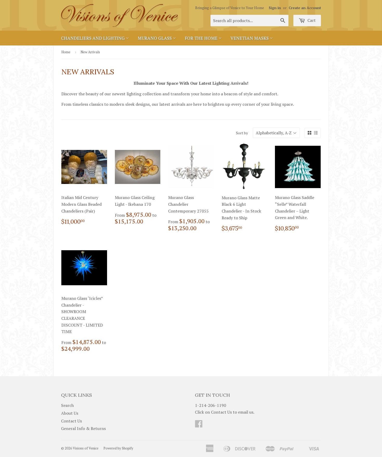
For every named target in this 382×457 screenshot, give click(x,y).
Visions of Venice (85, 448)
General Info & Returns (83, 428)
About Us (69, 413)
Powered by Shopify (118, 448)
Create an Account (305, 7)
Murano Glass (155, 38)
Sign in (275, 7)
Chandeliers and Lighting (93, 38)
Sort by (242, 132)
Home (65, 52)
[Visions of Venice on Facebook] (199, 425)
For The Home (202, 38)
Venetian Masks (250, 38)
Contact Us (71, 421)
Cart (311, 20)
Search (67, 405)
